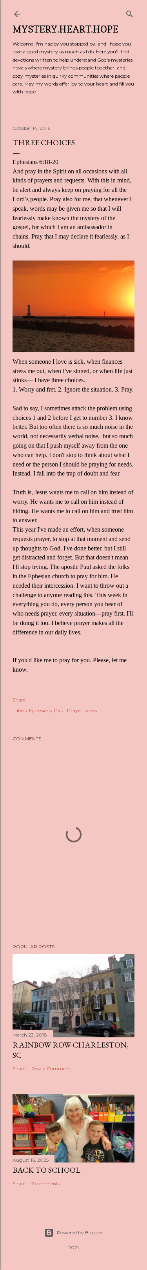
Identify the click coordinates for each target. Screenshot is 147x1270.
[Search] (129, 12)
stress (91, 710)
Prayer (74, 710)
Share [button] (19, 700)
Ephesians (40, 710)
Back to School (46, 1170)
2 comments (45, 1183)
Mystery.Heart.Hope (65, 29)
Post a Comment (51, 1068)
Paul (59, 710)
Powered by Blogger (80, 1232)
